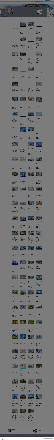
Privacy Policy (4, 439)
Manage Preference (48, 438)
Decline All (52, 438)
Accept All (45, 438)
